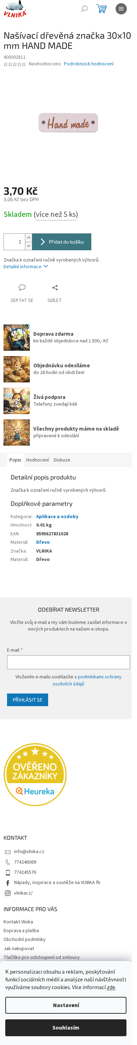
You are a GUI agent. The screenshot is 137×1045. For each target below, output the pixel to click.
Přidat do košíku (66, 242)
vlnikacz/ (23, 893)
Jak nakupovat (19, 948)
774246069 (25, 862)
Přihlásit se (28, 700)
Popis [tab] (15, 460)
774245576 (25, 872)
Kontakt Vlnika (18, 921)
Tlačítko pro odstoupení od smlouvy (42, 957)
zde (111, 987)
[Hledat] (84, 9)
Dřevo (43, 542)
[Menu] (121, 9)
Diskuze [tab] (62, 460)
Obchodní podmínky (25, 939)
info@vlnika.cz (29, 851)
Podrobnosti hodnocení (88, 64)
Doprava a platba (21, 930)
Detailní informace (22, 266)
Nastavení (66, 1005)
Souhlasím (65, 1028)
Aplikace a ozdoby (57, 516)
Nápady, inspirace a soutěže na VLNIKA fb (57, 882)
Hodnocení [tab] (37, 460)
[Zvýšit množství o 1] (28, 238)
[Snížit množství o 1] (28, 246)
